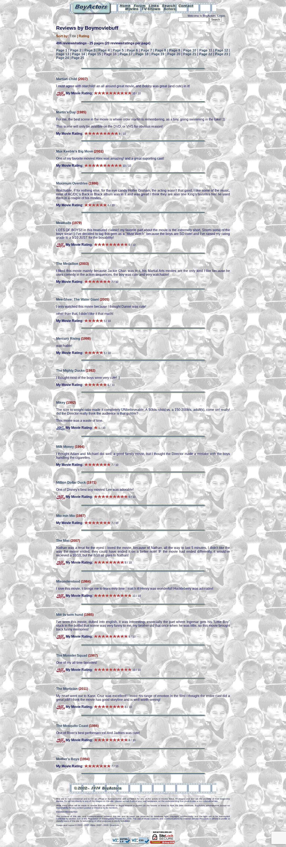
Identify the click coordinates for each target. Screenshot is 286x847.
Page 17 (126, 54)
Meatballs (63, 223)
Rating (84, 36)
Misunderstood (68, 581)
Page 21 (189, 54)
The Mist (63, 540)
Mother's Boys (67, 759)
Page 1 (61, 50)
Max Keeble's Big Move (74, 151)
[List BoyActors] (169, 8)
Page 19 (157, 54)
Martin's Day (66, 112)
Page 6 (132, 50)
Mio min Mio (65, 516)
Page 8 (160, 50)
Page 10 (189, 50)
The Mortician (67, 689)
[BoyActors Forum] (139, 5)
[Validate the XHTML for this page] (121, 842)
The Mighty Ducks (70, 370)
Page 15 (94, 54)
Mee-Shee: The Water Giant (77, 299)
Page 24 (62, 58)
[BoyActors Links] (154, 5)
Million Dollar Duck (71, 482)
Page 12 (221, 50)
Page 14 (78, 54)
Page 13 (62, 54)
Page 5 (118, 50)
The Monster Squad (71, 655)
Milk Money (65, 446)
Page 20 (173, 54)
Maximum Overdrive (72, 183)
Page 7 (146, 50)
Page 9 (174, 50)
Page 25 (77, 58)
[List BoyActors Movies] (132, 8)
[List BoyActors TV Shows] (151, 8)
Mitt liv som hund (69, 614)
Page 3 (89, 50)
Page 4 (104, 50)
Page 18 (141, 54)
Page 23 (221, 54)
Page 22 (205, 54)
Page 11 (205, 50)
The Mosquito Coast (72, 726)
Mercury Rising (68, 338)
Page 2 (75, 50)
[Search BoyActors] (169, 5)
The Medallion (67, 263)
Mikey (60, 402)
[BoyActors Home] (125, 5)
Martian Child (66, 79)
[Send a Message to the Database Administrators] (186, 5)
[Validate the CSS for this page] (140, 842)
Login (221, 15)
